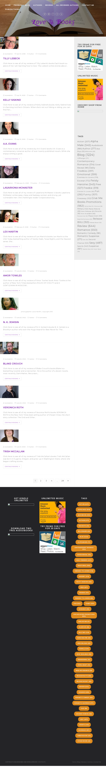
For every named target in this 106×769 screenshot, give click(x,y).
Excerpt (83, 181)
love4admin (9, 54)
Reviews (83, 762)
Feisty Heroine (84, 582)
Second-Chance (84, 714)
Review (86, 226)
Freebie (91, 188)
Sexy (95, 242)
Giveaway (84, 198)
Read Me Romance (84, 219)
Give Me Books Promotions (89, 201)
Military (83, 209)
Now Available (88, 213)
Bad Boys (84, 526)
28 (62, 481)
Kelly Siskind (12, 100)
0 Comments (42, 54)
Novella (84, 648)
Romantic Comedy (89, 233)
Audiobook (84, 515)
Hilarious (98, 206)
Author (31, 54)
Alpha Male (84, 509)
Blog (86, 155)
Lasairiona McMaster (17, 187)
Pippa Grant (95, 216)
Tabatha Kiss (87, 249)
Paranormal (82, 216)
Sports (83, 246)
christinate (41, 762)
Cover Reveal (84, 554)
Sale (85, 239)
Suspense (84, 730)
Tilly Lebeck (11, 58)
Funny (90, 194)
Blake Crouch (12, 363)
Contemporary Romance (84, 548)
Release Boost (96, 222)
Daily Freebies (84, 560)
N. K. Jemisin (11, 322)
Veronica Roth (13, 407)
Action (83, 141)
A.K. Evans (9, 143)
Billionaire (90, 151)
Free (84, 587)
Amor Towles (12, 275)
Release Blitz (84, 676)
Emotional (87, 174)
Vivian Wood (84, 741)
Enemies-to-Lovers (87, 177)
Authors (90, 762)
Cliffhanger (83, 158)
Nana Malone (84, 638)
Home (74, 762)
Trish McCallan (13, 451)
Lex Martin (10, 231)
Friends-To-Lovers (85, 191)
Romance (87, 229)
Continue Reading (11, 71)
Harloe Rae (89, 206)
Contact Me (97, 762)
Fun (77, 603)
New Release (88, 211)
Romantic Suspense (83, 703)
